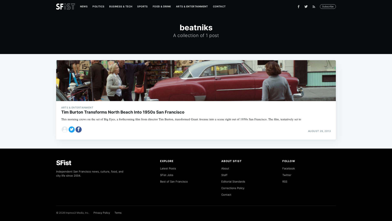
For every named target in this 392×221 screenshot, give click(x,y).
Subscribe (328, 6)
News (84, 6)
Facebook (288, 168)
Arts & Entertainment (192, 6)
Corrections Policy (232, 188)
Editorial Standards (233, 181)
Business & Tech (120, 6)
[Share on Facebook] (78, 129)
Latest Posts (168, 168)
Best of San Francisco (174, 181)
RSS (284, 181)
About (225, 168)
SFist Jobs (166, 175)
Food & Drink (162, 6)
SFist (63, 163)
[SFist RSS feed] (315, 7)
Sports (142, 6)
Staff (224, 175)
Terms (118, 212)
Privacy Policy (102, 212)
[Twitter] (306, 6)
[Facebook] (298, 6)
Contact (219, 6)
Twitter (286, 175)
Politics (98, 6)
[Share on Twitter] (71, 129)
